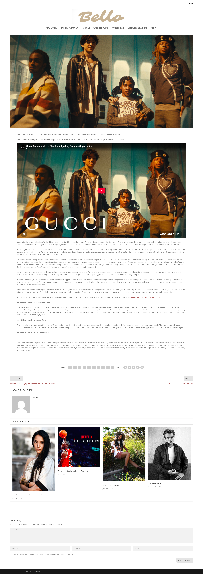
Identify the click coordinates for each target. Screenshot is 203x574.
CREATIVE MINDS (137, 28)
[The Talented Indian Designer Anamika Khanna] (33, 459)
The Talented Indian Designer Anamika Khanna (31, 495)
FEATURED (51, 28)
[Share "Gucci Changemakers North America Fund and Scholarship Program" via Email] (107, 367)
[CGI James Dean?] (169, 453)
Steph (35, 398)
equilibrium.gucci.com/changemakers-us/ (144, 297)
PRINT (154, 28)
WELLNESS (118, 28)
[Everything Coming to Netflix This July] (79, 447)
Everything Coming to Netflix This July (73, 471)
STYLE (86, 28)
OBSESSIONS (101, 28)
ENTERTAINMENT (70, 28)
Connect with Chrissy (111, 485)
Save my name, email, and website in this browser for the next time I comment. (43, 555)
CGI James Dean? (155, 483)
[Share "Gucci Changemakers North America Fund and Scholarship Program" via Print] (112, 367)
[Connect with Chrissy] (124, 454)
